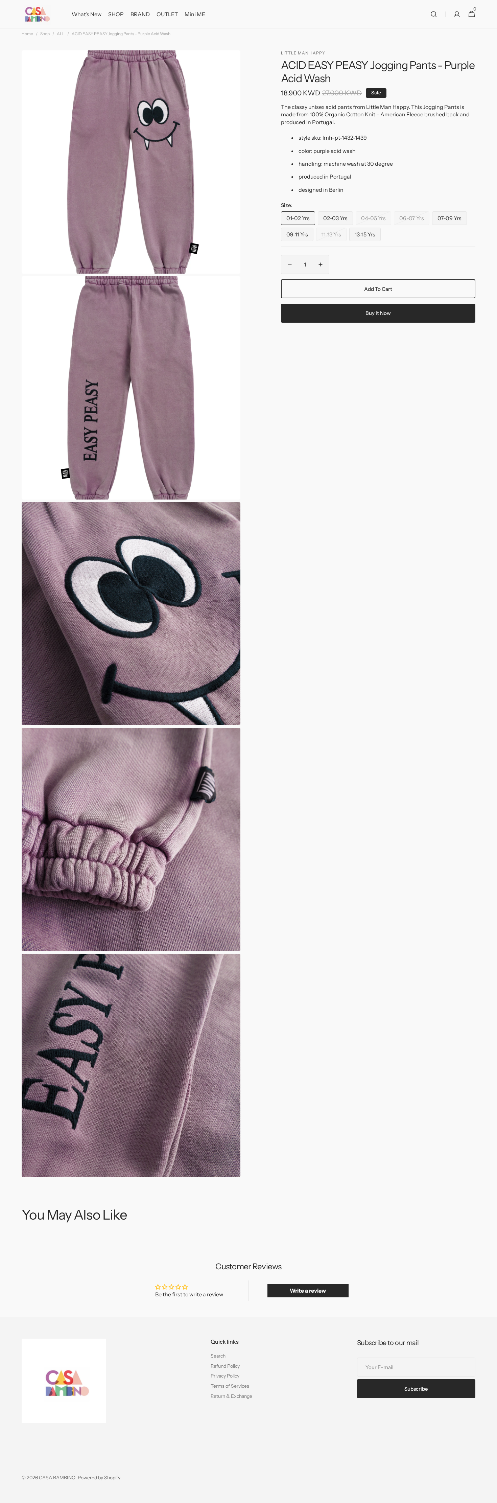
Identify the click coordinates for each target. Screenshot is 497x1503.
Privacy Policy (225, 1376)
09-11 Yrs (299, 236)
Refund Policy (225, 1366)
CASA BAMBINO (57, 1478)
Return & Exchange (231, 1396)
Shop (45, 33)
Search (218, 1356)
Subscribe (416, 1389)
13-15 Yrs (368, 236)
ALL (61, 33)
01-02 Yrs (300, 219)
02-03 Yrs (338, 219)
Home (27, 33)
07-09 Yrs (452, 219)
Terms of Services (230, 1386)
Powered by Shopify (99, 1478)
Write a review (308, 1290)
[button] (433, 14)
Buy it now (378, 312)
